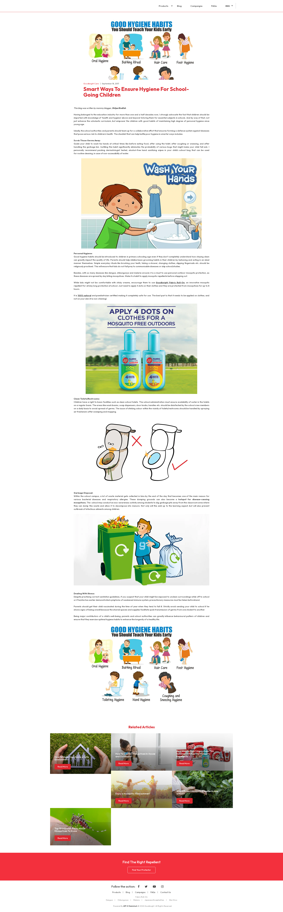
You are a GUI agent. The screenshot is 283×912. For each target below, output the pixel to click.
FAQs (214, 6)
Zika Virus (173, 900)
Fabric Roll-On (141, 897)
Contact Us (165, 892)
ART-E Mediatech (130, 906)
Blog (179, 6)
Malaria (136, 900)
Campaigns (196, 6)
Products (163, 6)
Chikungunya (123, 900)
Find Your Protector (141, 870)
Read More (63, 766)
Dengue (109, 900)
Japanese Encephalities (154, 900)
